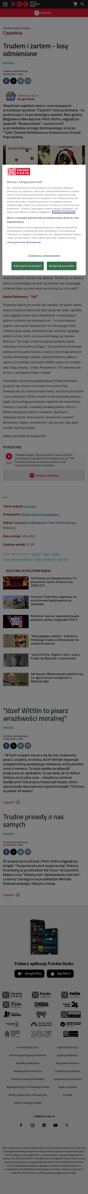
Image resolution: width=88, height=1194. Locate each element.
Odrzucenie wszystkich (28, 266)
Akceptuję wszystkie (61, 266)
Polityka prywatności (63, 212)
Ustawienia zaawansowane (44, 255)
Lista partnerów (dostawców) (24, 242)
